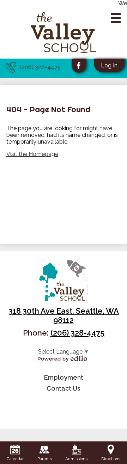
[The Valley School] (64, 32)
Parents (44, 458)
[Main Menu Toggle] (115, 18)
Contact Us (63, 388)
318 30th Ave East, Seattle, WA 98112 (63, 315)
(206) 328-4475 (40, 67)
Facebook (79, 66)
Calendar (15, 458)
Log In (109, 65)
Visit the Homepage (32, 154)
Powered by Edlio (62, 358)
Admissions (76, 458)
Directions (110, 458)
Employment (63, 377)
